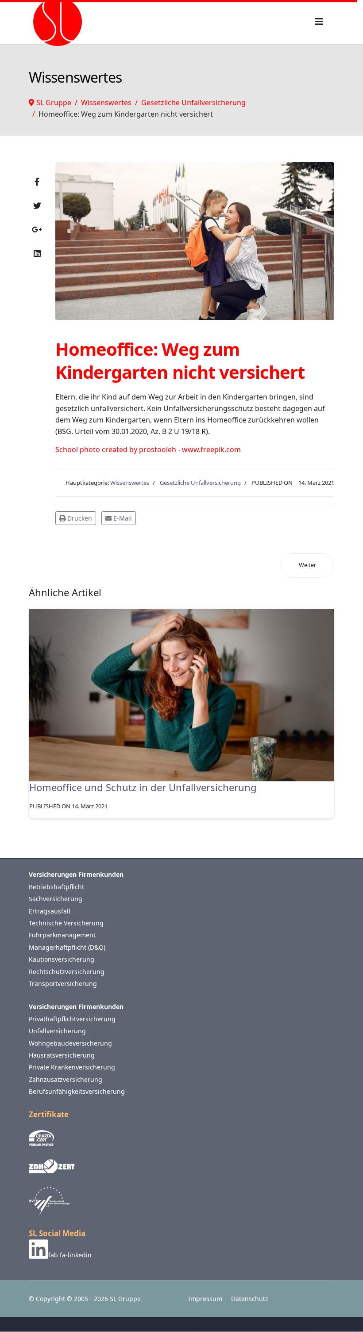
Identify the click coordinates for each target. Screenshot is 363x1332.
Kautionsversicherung (61, 959)
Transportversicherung (63, 983)
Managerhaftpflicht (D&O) (67, 947)
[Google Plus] (37, 229)
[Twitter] (37, 205)
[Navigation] (319, 21)
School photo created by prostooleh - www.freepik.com (148, 449)
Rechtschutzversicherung (66, 971)
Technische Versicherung (66, 923)
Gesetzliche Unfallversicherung (200, 483)
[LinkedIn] (37, 253)
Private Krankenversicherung (72, 1067)
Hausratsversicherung (62, 1055)
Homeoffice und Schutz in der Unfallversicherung (143, 787)
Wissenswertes (129, 483)
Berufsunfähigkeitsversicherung (77, 1091)
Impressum (205, 1298)
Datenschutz (249, 1298)
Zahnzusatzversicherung (65, 1079)
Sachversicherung (55, 898)
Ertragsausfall (49, 911)
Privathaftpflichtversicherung (72, 1019)
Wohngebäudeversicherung (70, 1043)
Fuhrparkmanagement (62, 935)
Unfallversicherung (57, 1031)
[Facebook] (37, 181)
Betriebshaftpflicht (56, 887)
